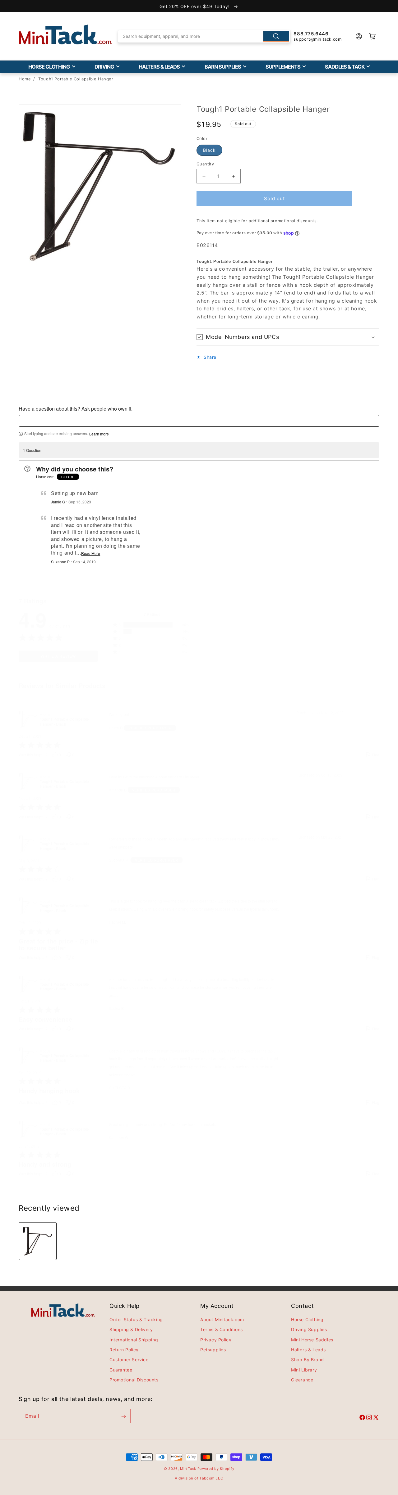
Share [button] (210, 357)
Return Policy (124, 1350)
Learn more (99, 433)
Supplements (283, 67)
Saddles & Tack (344, 67)
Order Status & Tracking (136, 1319)
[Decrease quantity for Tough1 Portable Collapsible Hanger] (204, 176)
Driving (104, 67)
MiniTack (188, 1468)
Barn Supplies (223, 67)
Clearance (302, 1380)
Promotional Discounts (134, 1380)
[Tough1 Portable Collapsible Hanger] (37, 1241)
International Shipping (133, 1339)
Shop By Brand (307, 1359)
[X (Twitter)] (376, 1418)
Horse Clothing (49, 67)
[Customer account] (359, 36)
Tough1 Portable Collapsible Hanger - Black (64, 722)
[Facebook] (362, 1418)
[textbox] (199, 421)
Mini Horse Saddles (312, 1339)
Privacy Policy (215, 1339)
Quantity (205, 163)
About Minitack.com (222, 1319)
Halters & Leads (159, 67)
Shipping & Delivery (131, 1329)
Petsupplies (213, 1350)
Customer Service (129, 1359)
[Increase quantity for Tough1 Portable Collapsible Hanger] (233, 176)
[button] (288, 337)
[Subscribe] (123, 1416)
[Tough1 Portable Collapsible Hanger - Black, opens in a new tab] (28, 719)
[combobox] (204, 36)
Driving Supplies (309, 1329)
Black (209, 150)
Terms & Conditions (221, 1329)
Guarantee (120, 1370)
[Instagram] (369, 1418)
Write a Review (58, 656)
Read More (90, 553)
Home (25, 78)
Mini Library (304, 1370)
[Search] (276, 36)
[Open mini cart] (372, 36)
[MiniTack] (65, 34)
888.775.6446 (311, 34)
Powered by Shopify (215, 1468)
